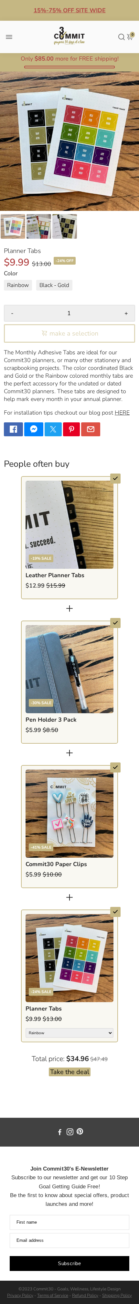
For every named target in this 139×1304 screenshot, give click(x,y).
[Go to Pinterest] (71, 429)
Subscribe (69, 1263)
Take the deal (69, 1072)
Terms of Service (52, 1295)
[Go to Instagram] (70, 1133)
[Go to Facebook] (13, 429)
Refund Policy (85, 1295)
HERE (122, 413)
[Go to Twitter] (53, 429)
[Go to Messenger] (33, 429)
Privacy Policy (20, 1295)
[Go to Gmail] (90, 429)
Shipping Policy (117, 1295)
